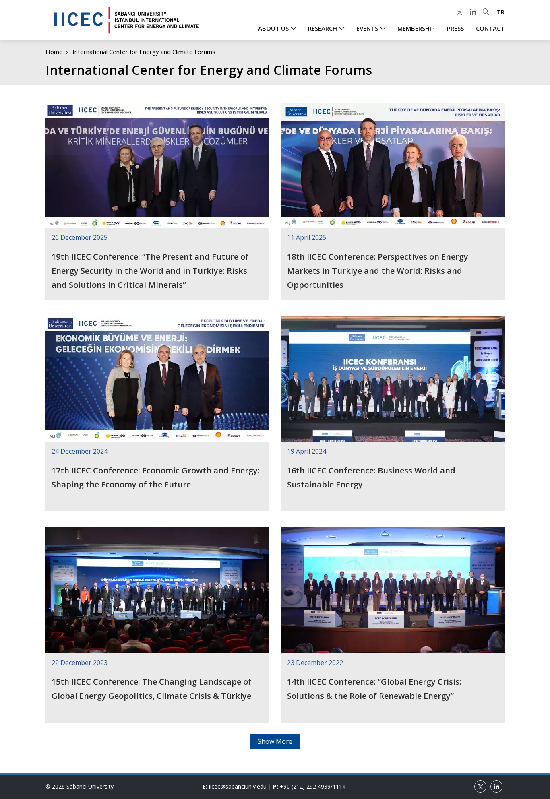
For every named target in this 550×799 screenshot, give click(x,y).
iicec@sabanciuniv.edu (238, 786)
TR (501, 12)
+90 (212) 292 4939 (305, 786)
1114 (339, 786)
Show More (275, 741)
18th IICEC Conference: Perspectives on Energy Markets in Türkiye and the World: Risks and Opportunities (377, 270)
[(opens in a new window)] (459, 12)
